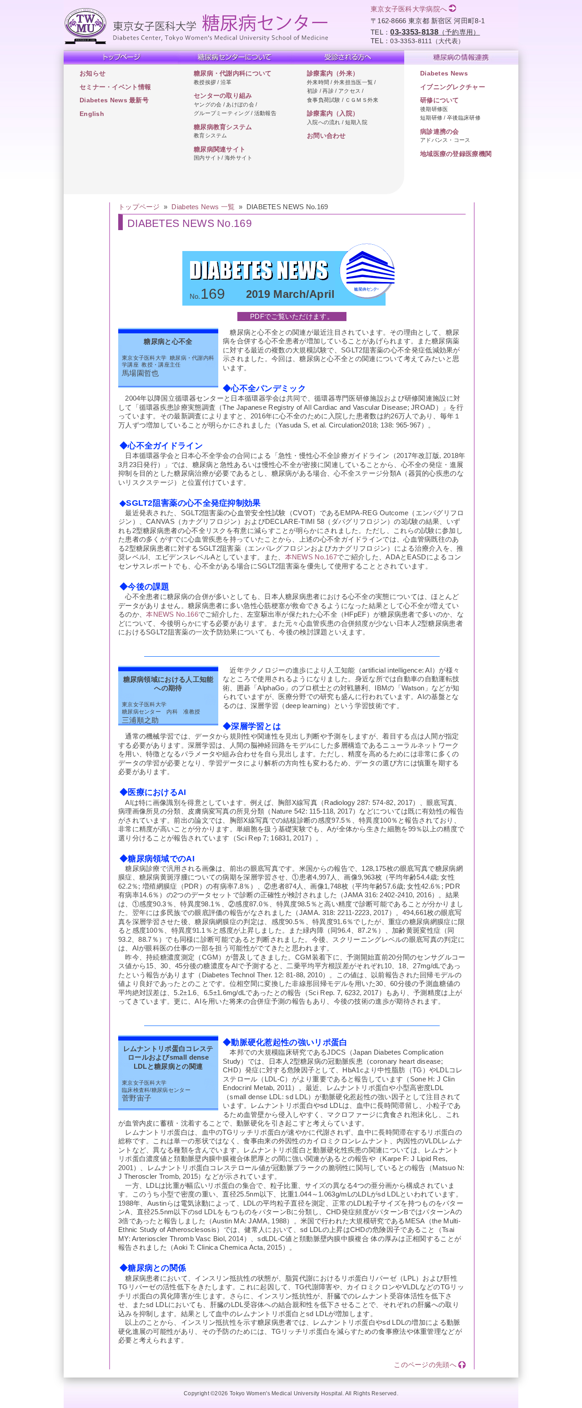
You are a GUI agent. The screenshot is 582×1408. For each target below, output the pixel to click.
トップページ (139, 207)
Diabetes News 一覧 (203, 207)
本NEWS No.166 (172, 614)
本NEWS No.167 (311, 557)
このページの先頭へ (425, 1364)
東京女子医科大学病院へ (409, 9)
